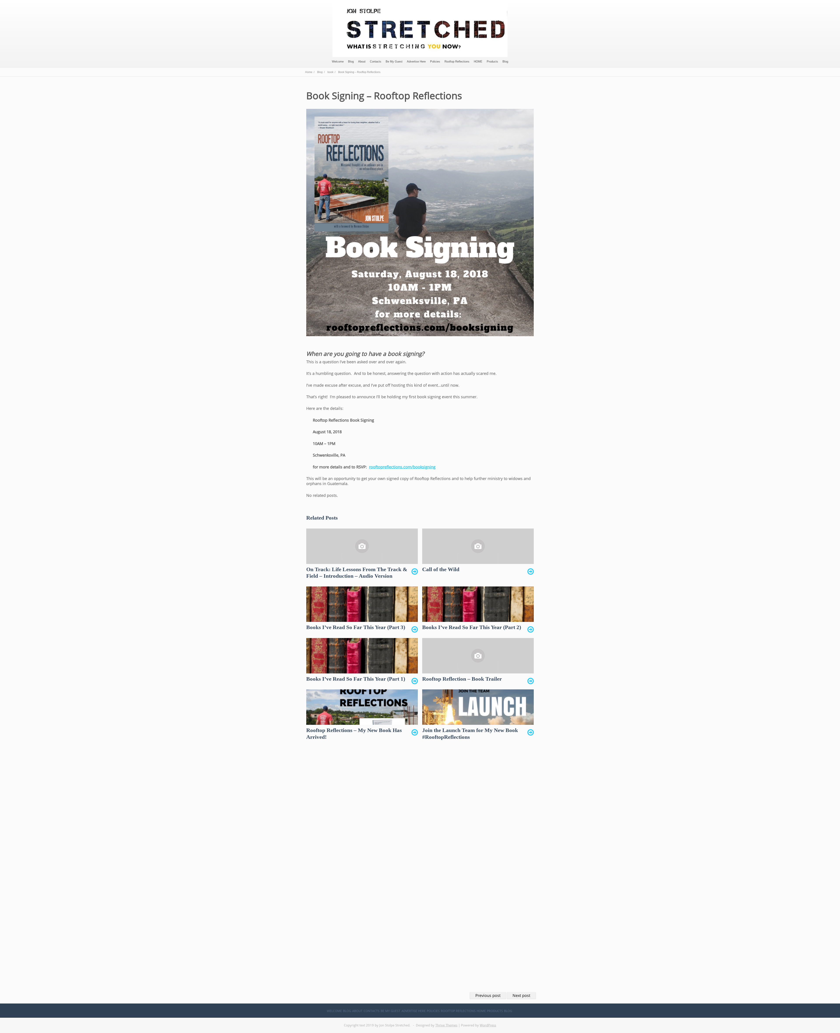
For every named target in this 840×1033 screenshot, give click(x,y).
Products (492, 61)
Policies (435, 61)
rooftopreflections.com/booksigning (402, 467)
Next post (521, 995)
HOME (478, 61)
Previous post (487, 995)
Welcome (338, 61)
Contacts (375, 61)
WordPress (488, 1025)
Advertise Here (416, 61)
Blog (351, 61)
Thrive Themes (446, 1025)
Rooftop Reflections (456, 61)
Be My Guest (394, 61)
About (362, 61)
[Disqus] (420, 813)
